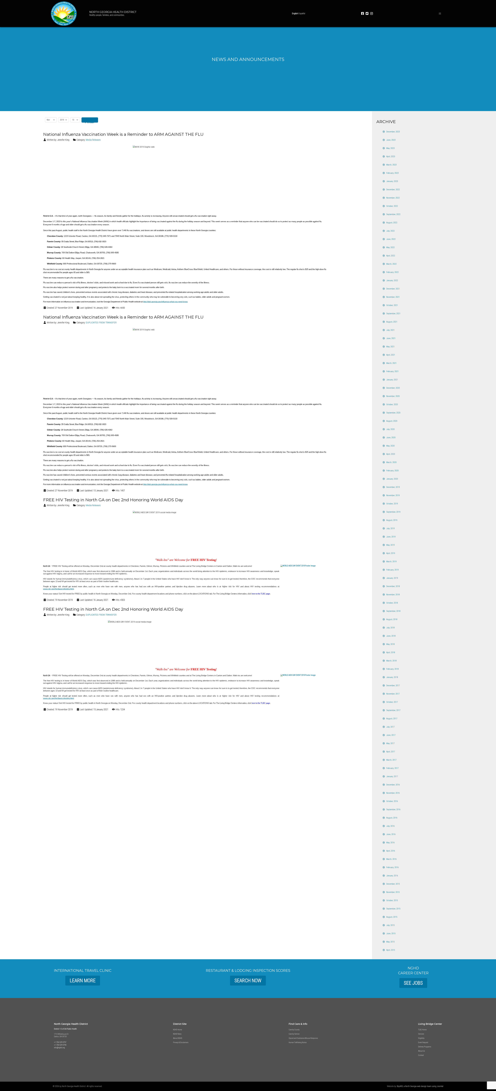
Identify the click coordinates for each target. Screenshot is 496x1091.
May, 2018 (390, 644)
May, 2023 (390, 148)
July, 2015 (390, 925)
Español (302, 13)
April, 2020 (390, 454)
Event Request (423, 1042)
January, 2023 (392, 181)
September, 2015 (393, 908)
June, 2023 (391, 140)
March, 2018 (391, 660)
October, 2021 (392, 305)
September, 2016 (393, 809)
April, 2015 (390, 950)
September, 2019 (393, 512)
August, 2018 (391, 619)
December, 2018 (393, 586)
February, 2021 (392, 371)
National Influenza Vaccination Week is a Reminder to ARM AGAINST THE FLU (123, 134)
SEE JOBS (413, 983)
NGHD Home (177, 1030)
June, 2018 (391, 636)
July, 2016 (390, 826)
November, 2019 (393, 495)
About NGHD (177, 1038)
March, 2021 (391, 363)
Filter (90, 120)
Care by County (294, 1030)
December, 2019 (393, 487)
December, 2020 (393, 388)
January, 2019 (392, 578)
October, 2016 (392, 801)
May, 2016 (390, 842)
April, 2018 (390, 652)
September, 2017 (393, 710)
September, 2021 (393, 313)
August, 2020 (391, 421)
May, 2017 (390, 743)
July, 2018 (390, 627)
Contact (421, 1055)
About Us (421, 1051)
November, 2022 (393, 198)
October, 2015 (392, 900)
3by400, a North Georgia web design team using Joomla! (420, 1086)
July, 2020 (390, 429)
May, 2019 (390, 545)
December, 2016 (393, 784)
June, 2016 (391, 834)
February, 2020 (392, 470)
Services (421, 1034)
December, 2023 (393, 131)
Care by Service (294, 1034)
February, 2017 (392, 768)
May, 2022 (390, 247)
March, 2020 (391, 462)
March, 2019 (391, 561)
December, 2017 (393, 685)
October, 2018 (392, 603)
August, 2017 (391, 718)
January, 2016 (392, 875)
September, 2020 (393, 412)
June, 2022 (391, 239)
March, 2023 (391, 165)
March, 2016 (391, 859)
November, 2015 (393, 892)
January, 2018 (392, 677)
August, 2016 (391, 818)
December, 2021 (393, 289)
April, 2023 (390, 156)
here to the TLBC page (261, 594)
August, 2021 (391, 322)
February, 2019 (392, 570)
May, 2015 (390, 942)
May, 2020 (390, 446)
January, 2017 (392, 776)
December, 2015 (393, 884)
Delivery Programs (424, 1047)
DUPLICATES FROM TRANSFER (101, 322)
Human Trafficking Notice (298, 1042)
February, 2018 (392, 669)
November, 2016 (393, 793)
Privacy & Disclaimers (180, 1042)
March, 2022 (391, 264)
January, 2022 (392, 280)
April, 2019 (390, 553)
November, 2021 (393, 297)
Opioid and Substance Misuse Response (303, 1038)
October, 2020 (392, 404)
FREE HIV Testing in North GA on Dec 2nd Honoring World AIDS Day (113, 499)
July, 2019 (390, 528)
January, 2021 (392, 379)
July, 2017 (390, 727)
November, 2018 (393, 594)
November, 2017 (393, 694)
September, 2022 (393, 214)
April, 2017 (390, 751)
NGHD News (177, 1034)
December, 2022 (393, 189)
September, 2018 (393, 611)
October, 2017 (392, 702)
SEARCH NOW (247, 980)
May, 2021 (390, 346)
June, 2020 (391, 437)
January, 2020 (392, 479)
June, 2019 (391, 536)
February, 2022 (392, 272)
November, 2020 (393, 396)
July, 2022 (390, 231)
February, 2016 (392, 867)
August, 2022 (391, 222)
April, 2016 (390, 851)
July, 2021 (390, 330)
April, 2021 (390, 355)
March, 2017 (391, 760)
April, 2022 (390, 255)
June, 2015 (391, 933)
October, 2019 (392, 503)
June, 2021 (391, 338)
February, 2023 (392, 173)
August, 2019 (391, 520)
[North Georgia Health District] (64, 13)
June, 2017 (391, 735)
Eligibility (421, 1038)
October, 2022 (392, 206)
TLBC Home (422, 1030)
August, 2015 (391, 917)
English (295, 13)
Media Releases (93, 139)
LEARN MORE (83, 980)
